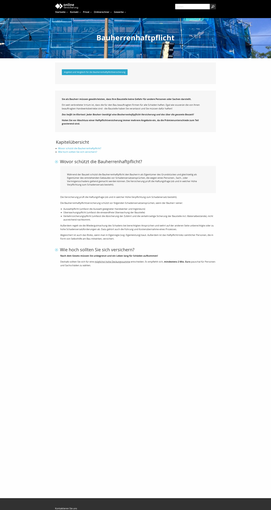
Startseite (60, 12)
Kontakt (74, 12)
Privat (86, 12)
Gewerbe (119, 12)
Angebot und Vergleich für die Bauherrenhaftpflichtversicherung (94, 72)
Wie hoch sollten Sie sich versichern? (77, 151)
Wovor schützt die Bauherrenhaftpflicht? (79, 148)
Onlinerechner (101, 12)
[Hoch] (57, 161)
